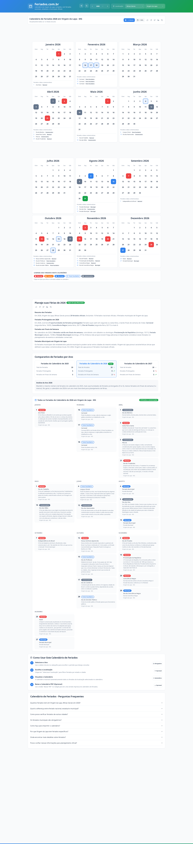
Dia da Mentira (40, 132)
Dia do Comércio (40, 263)
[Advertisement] (97, 34)
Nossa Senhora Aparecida (43, 259)
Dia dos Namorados (128, 134)
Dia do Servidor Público (42, 265)
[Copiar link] (162, 20)
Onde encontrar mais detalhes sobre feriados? (48, 737)
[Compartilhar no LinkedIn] (158, 20)
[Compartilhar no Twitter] (154, 20)
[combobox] (100, 6)
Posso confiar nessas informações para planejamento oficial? (53, 743)
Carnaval (81, 79)
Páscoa (38, 137)
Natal (124, 259)
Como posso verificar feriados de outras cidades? (49, 714)
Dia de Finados (83, 258)
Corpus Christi (127, 132)
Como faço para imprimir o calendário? (45, 726)
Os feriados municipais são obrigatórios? (46, 720)
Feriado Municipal (84, 207)
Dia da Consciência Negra (86, 265)
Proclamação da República (86, 261)
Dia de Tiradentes (41, 139)
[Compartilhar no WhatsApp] (147, 20)
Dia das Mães (83, 140)
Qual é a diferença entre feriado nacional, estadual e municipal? (54, 708)
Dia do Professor (40, 261)
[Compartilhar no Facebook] (151, 20)
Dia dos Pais (82, 209)
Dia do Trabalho (83, 138)
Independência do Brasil (129, 201)
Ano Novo (38, 85)
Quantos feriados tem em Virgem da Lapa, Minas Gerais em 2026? (55, 703)
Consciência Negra (84, 263)
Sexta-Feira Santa (41, 134)
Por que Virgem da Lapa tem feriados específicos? (49, 731)
